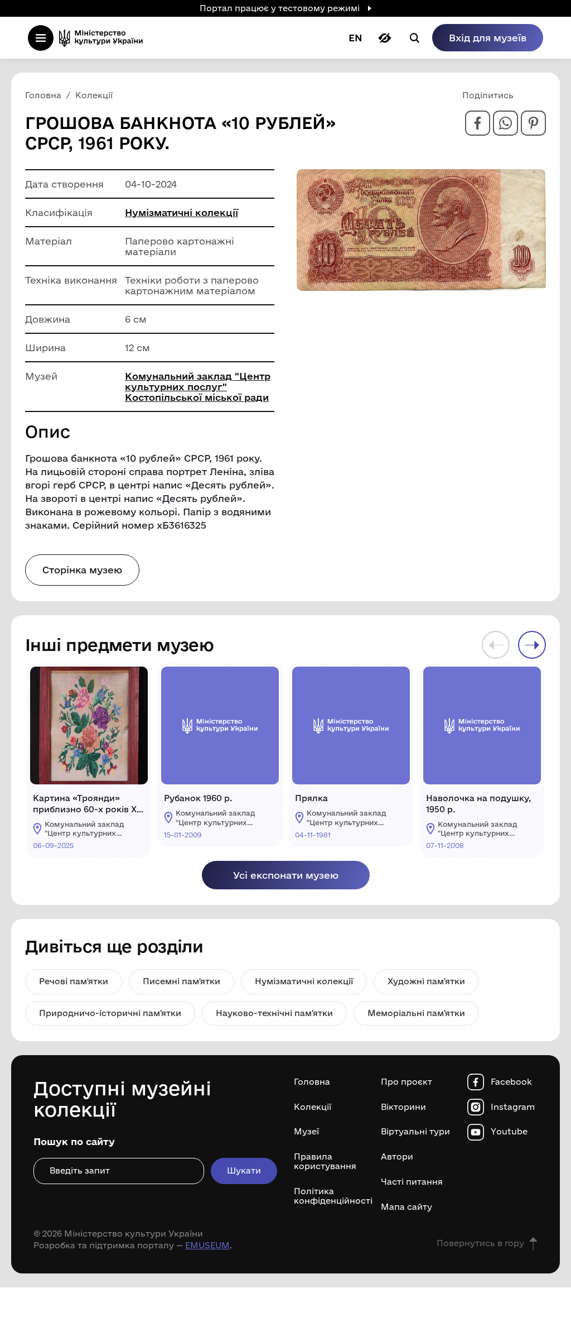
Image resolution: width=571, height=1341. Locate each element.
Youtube (509, 1131)
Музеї (306, 1131)
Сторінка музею (82, 569)
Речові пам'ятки (73, 981)
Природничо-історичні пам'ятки (110, 1013)
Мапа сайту (406, 1207)
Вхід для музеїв (487, 37)
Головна (312, 1081)
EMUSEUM (207, 1245)
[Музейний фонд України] (104, 37)
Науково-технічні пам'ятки (274, 1013)
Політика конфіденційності (329, 1196)
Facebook (511, 1081)
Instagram (513, 1107)
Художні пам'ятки (426, 981)
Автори (397, 1156)
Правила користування (325, 1161)
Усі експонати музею (285, 875)
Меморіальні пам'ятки (416, 1013)
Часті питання (412, 1181)
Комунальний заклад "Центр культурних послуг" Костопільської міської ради (197, 387)
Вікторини (403, 1107)
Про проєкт (406, 1081)
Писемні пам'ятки (181, 981)
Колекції (312, 1107)
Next (532, 645)
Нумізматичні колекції (181, 212)
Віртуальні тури (415, 1131)
